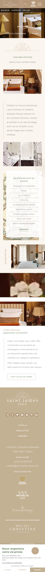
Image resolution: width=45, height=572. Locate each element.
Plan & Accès (22, 457)
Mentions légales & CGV (22, 544)
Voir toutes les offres (21, 377)
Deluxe (26, 10)
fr (25, 4)
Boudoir (5, 10)
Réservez (24, 229)
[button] (2, 256)
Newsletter (22, 431)
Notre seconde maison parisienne (22, 520)
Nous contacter (22, 472)
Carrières (22, 436)
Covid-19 (22, 425)
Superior (16, 10)
